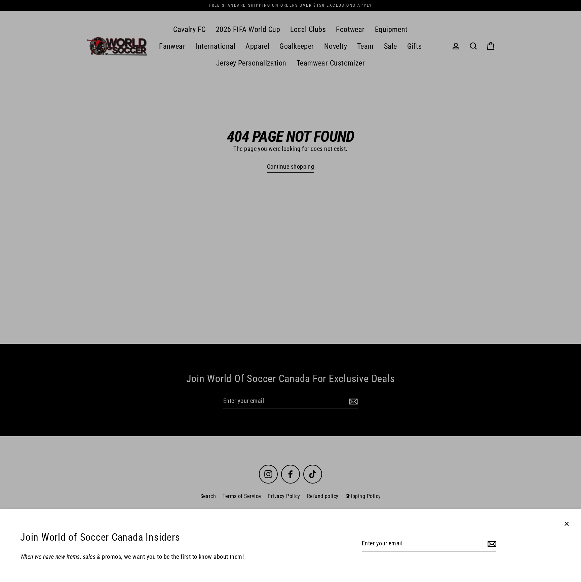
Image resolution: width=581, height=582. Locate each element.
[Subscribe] (491, 544)
